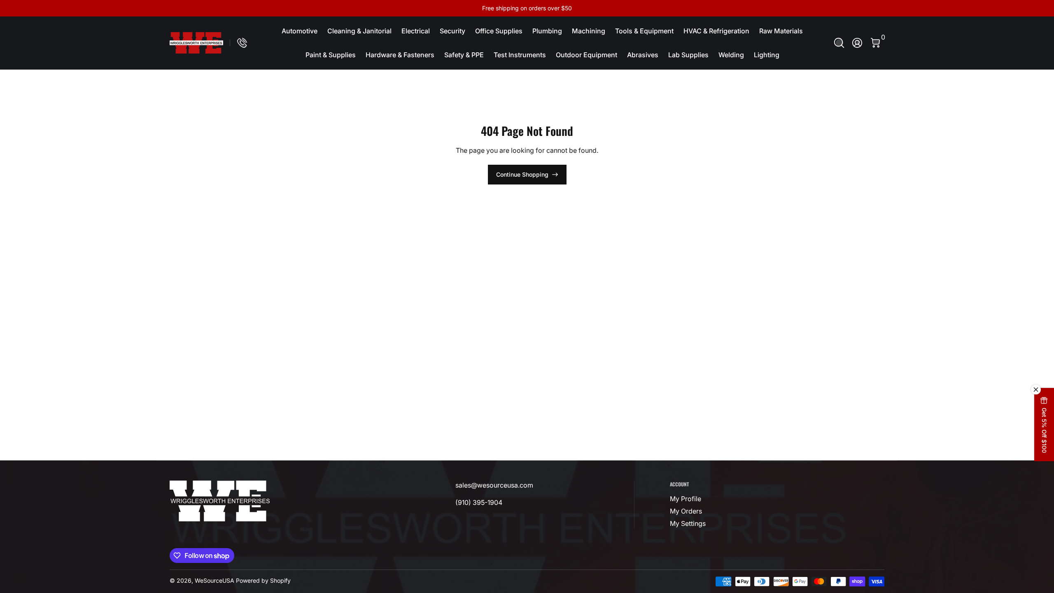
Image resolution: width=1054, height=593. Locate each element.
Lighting (766, 55)
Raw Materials (781, 31)
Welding (731, 55)
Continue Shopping (522, 174)
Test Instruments (520, 55)
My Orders (686, 511)
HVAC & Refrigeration (716, 31)
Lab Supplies (688, 55)
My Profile (685, 499)
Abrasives (642, 55)
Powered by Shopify (263, 580)
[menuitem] (720, 498)
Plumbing (547, 31)
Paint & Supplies (330, 55)
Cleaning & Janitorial (359, 31)
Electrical (415, 31)
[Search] (839, 43)
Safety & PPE (464, 55)
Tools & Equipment (644, 31)
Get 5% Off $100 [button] (1044, 430)
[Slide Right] (652, 8)
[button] (839, 43)
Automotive (299, 31)
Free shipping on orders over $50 (527, 8)
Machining (588, 31)
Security (452, 31)
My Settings (688, 523)
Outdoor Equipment (586, 55)
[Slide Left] (401, 8)
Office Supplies (498, 31)
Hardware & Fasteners (400, 55)
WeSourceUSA (214, 580)
